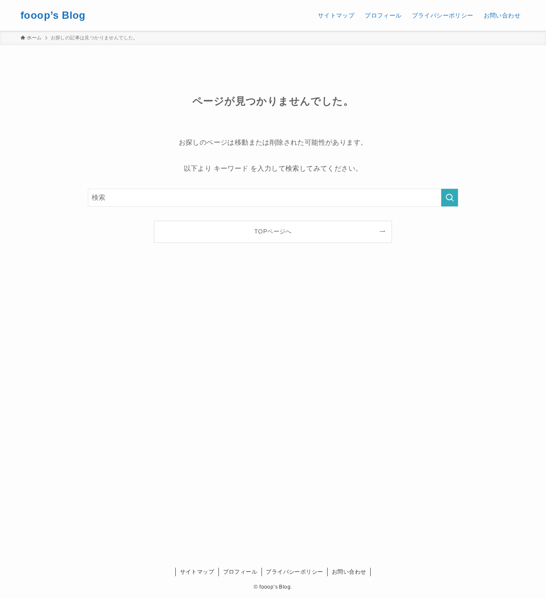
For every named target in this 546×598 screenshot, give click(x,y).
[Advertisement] (273, 410)
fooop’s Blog (53, 15)
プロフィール (240, 572)
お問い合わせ (349, 572)
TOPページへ (273, 231)
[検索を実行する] (449, 198)
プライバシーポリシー (294, 572)
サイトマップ (197, 572)
